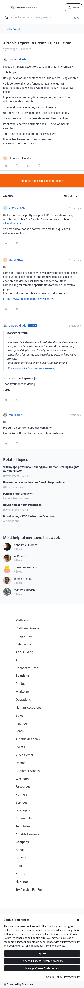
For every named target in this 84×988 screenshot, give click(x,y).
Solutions (22, 675)
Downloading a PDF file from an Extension (29, 516)
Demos (20, 763)
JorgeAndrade (17, 59)
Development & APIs (15, 476)
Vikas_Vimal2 (17, 208)
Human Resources (28, 707)
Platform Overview (28, 628)
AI (17, 660)
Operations (23, 699)
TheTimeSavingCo (25, 567)
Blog (19, 866)
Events (20, 747)
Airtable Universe (27, 834)
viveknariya (16, 260)
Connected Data (27, 668)
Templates (23, 826)
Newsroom (23, 882)
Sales (19, 715)
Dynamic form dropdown (18, 493)
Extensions (23, 644)
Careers (21, 858)
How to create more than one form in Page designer (34, 482)
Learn (20, 731)
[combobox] (42, 17)
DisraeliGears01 (24, 579)
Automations (11, 521)
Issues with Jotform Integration (22, 505)
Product (21, 683)
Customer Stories (28, 771)
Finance (21, 723)
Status (20, 874)
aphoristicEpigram (25, 545)
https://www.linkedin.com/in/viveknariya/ (29, 299)
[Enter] (6, 17)
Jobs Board (13, 29)
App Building (24, 652)
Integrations (24, 636)
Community (24, 818)
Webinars (22, 779)
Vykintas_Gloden (24, 590)
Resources (23, 786)
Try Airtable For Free (29, 889)
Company (22, 842)
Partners (21, 794)
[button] (4, 8)
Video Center (24, 755)
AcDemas (20, 556)
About (20, 850)
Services (21, 802)
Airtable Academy (28, 739)
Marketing (23, 691)
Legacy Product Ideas (16, 498)
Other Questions (13, 487)
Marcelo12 (15, 415)
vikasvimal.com (12, 223)
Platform (22, 620)
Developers (23, 810)
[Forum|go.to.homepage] (24, 7)
